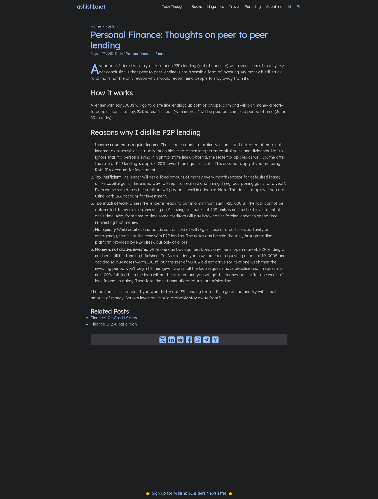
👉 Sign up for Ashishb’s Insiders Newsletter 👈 (189, 493)
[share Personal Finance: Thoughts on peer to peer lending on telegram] (206, 339)
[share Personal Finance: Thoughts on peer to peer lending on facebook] (189, 339)
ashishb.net (91, 6)
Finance (161, 54)
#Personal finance (137, 54)
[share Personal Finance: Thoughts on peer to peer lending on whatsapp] (197, 339)
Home (96, 26)
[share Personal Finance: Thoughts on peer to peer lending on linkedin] (171, 339)
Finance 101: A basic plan (114, 324)
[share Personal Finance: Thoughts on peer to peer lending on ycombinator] (215, 339)
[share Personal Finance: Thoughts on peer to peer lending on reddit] (180, 339)
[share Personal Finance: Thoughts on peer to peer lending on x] (162, 339)
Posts (110, 26)
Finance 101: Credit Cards (114, 317)
